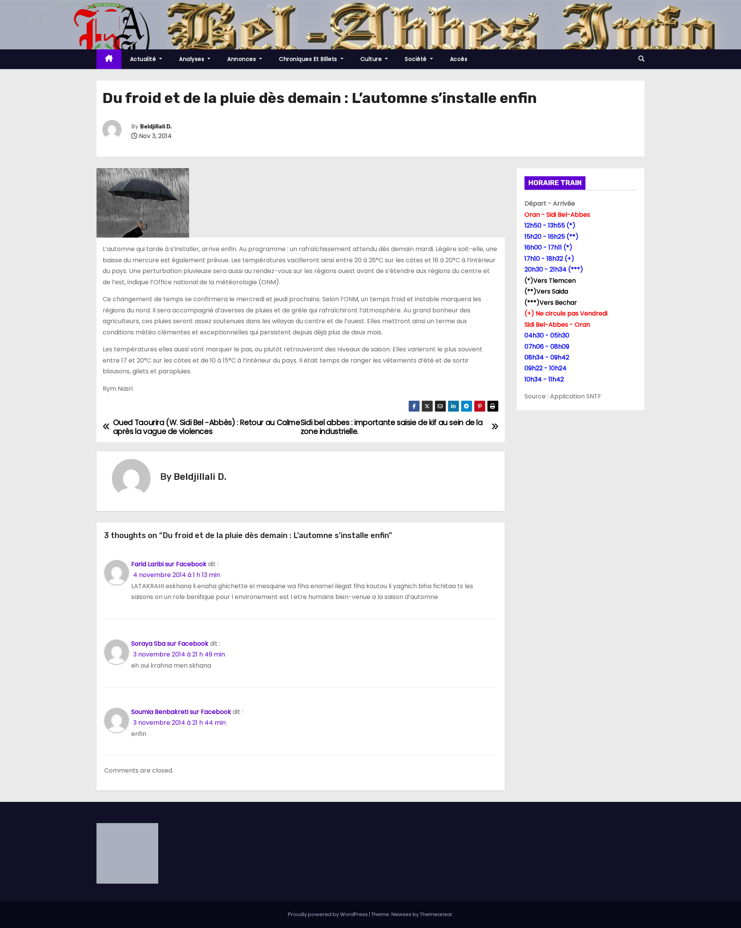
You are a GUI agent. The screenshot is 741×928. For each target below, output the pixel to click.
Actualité (144, 59)
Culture (372, 59)
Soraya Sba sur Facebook (169, 643)
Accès (459, 59)
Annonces (242, 59)
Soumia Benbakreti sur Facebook (181, 711)
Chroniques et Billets (309, 59)
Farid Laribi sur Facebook (168, 564)
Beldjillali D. (156, 126)
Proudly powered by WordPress (328, 914)
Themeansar (436, 914)
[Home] (109, 59)
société (416, 59)
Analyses (192, 59)
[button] (641, 58)
